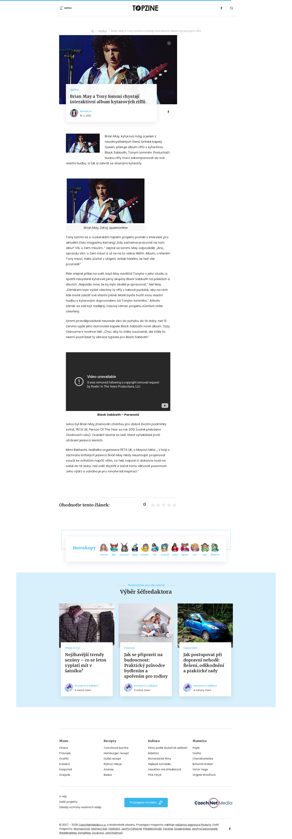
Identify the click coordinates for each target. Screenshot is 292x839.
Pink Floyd (154, 775)
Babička (153, 753)
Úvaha (196, 753)
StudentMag (182, 829)
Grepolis (64, 775)
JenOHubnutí (114, 833)
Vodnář (165, 554)
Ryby (135, 554)
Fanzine (168, 829)
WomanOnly (82, 829)
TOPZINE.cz (92, 31)
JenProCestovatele (204, 829)
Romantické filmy (159, 759)
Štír (155, 554)
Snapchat (65, 769)
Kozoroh (124, 554)
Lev (195, 554)
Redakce (86, 111)
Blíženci (215, 554)
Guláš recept (112, 759)
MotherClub (99, 829)
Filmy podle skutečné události (167, 748)
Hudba (102, 31)
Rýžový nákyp (113, 764)
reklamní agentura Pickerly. (193, 825)
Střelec (145, 554)
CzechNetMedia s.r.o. (92, 825)
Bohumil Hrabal (202, 764)
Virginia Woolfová (203, 775)
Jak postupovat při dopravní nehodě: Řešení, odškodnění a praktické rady (203, 662)
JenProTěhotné (131, 829)
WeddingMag (68, 833)
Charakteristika (202, 759)
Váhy (175, 554)
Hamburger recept (116, 753)
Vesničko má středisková (164, 769)
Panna (104, 554)
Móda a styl (72, 648)
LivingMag (84, 833)
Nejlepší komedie (159, 764)
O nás (63, 796)
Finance (129, 648)
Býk (114, 554)
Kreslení (64, 764)
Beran (185, 554)
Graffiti (63, 759)
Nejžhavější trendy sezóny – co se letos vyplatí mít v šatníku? (85, 662)
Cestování (190, 648)
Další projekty (68, 802)
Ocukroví (98, 833)
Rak (205, 554)
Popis (196, 748)
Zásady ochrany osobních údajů (80, 807)
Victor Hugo (200, 769)
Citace (63, 748)
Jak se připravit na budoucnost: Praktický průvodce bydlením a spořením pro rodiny (146, 665)
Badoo (108, 775)
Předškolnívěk (152, 829)
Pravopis (65, 753)
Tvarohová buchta (116, 748)
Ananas (109, 769)
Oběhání (114, 829)
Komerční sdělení (86, 686)
